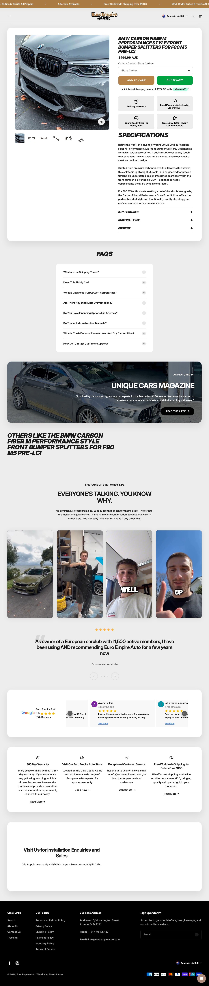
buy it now (175, 80)
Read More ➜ (37, 801)
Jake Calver (46, 703)
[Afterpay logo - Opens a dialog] (180, 89)
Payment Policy (45, 937)
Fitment (124, 228)
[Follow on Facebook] (9, 963)
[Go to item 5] (68, 138)
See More (111, 723)
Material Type (129, 220)
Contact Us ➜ (127, 789)
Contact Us (14, 931)
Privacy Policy (44, 926)
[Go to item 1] (19, 138)
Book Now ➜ (82, 789)
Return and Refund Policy (50, 920)
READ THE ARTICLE (177, 411)
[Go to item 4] (56, 138)
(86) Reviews (43, 717)
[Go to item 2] (32, 138)
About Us (13, 926)
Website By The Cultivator (50, 974)
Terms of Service (45, 949)
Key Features (128, 212)
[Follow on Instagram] (17, 963)
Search (11, 920)
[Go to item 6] (81, 141)
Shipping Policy (45, 931)
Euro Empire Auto (46, 709)
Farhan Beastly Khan (118, 703)
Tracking (12, 937)
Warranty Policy (45, 943)
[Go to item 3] (44, 138)
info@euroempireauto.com (126, 774)
